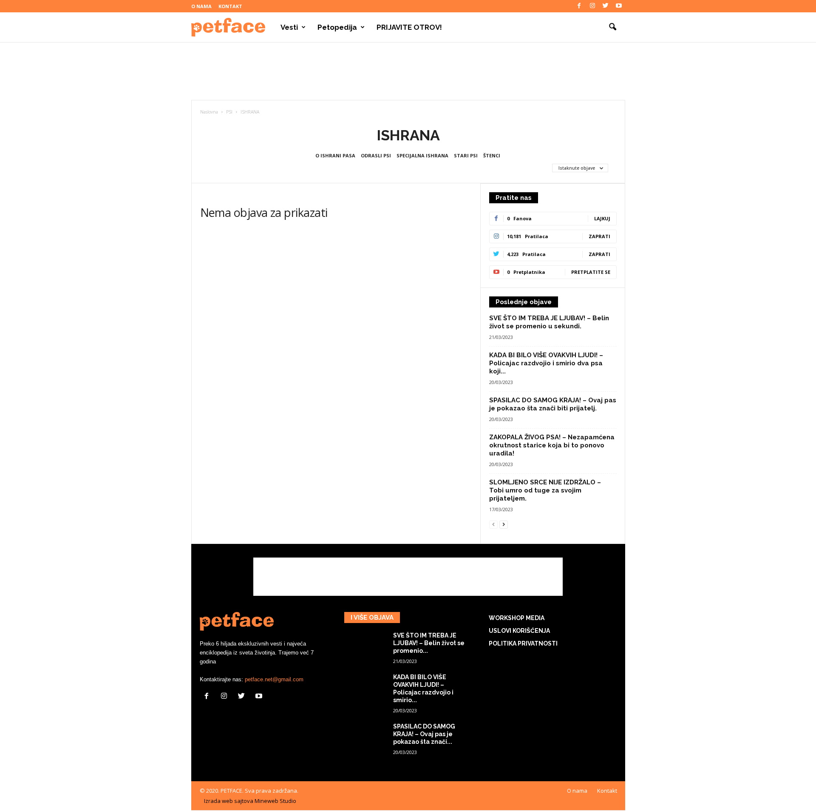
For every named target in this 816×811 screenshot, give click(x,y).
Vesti (289, 27)
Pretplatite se (590, 272)
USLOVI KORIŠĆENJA (519, 630)
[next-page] (503, 524)
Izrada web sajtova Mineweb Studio (250, 801)
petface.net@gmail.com (274, 679)
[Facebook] (579, 6)
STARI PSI (466, 155)
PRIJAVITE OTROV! (409, 27)
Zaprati (599, 236)
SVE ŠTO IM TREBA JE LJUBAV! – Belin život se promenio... (429, 643)
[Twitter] (606, 6)
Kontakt (230, 6)
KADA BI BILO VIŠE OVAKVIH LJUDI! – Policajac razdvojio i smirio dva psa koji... (546, 363)
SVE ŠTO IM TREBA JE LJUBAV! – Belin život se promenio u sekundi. (549, 322)
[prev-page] (493, 524)
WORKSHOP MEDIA (516, 618)
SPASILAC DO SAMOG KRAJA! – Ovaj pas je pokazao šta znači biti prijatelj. (552, 404)
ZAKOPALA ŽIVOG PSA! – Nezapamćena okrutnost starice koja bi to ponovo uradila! (552, 445)
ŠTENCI (491, 155)
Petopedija (337, 27)
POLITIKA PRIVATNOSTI (523, 643)
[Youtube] (619, 6)
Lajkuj (602, 218)
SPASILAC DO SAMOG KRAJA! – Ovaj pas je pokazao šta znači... (424, 734)
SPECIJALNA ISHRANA (422, 155)
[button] (612, 27)
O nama (201, 6)
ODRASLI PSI (376, 155)
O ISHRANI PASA (335, 155)
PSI (229, 112)
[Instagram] (592, 6)
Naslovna (209, 112)
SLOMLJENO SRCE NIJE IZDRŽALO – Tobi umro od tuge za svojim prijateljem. (545, 490)
